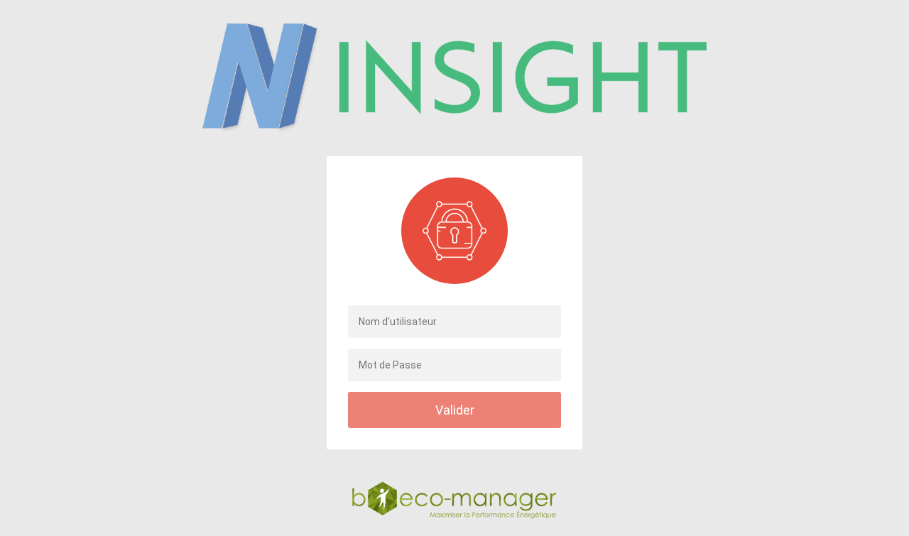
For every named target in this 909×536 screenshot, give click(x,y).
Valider (454, 410)
